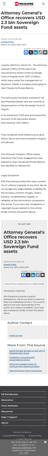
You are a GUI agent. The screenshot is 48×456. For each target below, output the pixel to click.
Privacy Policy (35, 436)
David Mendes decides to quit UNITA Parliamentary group (27, 352)
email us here (15, 335)
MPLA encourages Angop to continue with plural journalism (24, 365)
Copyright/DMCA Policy (14, 436)
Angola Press (7, 42)
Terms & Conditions (22, 432)
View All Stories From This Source (25, 371)
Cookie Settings (23, 439)
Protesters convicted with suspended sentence (22, 358)
